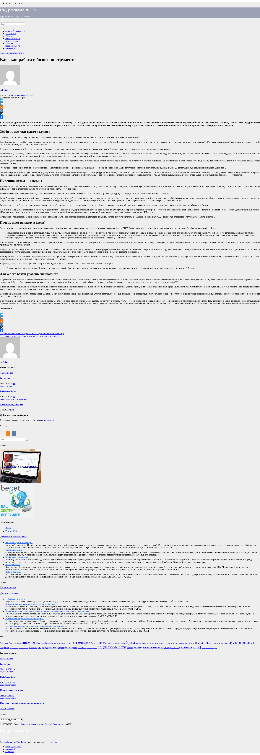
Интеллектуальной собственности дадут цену (22, 703)
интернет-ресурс (178, 643)
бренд (130, 643)
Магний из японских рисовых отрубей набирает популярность (35, 626)
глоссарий (10, 48)
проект (52, 647)
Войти (8, 528)
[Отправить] (130, 117)
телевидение (141, 647)
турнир (166, 647)
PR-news (9, 36)
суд (132, 648)
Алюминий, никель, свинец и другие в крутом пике (30, 604)
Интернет (28, 642)
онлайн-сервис (23, 648)
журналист (152, 643)
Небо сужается (12, 564)
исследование (189, 643)
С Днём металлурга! (15, 599)
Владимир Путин (7, 643)
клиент (210, 643)
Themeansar (52, 742)
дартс (144, 643)
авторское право (118, 643)
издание (169, 643)
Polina (5, 90)
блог (14, 95)
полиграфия (35, 647)
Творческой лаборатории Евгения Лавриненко (42, 724)
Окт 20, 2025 (6, 708)
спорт (129, 648)
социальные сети (25, 95)
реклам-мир (10, 33)
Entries (11, 531)
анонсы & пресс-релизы (16, 31)
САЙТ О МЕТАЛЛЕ (12, 593)
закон (161, 643)
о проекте (9, 751)
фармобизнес (174, 648)
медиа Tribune (11, 41)
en (14, 383)
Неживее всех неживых (11, 690)
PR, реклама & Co (18, 9)
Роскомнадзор (80, 642)
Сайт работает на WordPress (13, 742)
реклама (68, 647)
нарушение (4, 648)
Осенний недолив (13, 550)
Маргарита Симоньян (44, 643)
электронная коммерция (209, 648)
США (100, 643)
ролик (75, 648)
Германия (18, 643)
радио (60, 648)
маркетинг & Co (12, 38)
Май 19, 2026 (6, 669)
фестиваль (185, 647)
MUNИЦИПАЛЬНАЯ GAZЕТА (16, 536)
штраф (197, 647)
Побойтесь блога (8, 391)
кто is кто (9, 43)
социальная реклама (90, 648)
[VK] (130, 104)
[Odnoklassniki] (130, 107)
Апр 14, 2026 (6, 682)
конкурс (224, 643)
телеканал (155, 647)
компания (217, 643)
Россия (93, 643)
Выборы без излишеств (16, 557)
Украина (107, 643)
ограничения (14, 648)
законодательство (13, 46)
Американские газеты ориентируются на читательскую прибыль (30, 336)
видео (138, 643)
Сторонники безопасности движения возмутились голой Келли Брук (32, 333)
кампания (201, 642)
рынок (81, 647)
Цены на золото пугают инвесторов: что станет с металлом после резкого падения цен (47, 611)
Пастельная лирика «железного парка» (24, 618)
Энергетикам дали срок (11, 404)
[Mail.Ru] (130, 110)
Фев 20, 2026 (6, 695)
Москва (68, 643)
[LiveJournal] (130, 113)
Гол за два (5, 378)
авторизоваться (48, 420)
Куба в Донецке (13, 572)
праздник (45, 648)
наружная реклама (241, 642)
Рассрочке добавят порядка (18, 542)
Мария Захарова (59, 643)
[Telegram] (130, 100)
